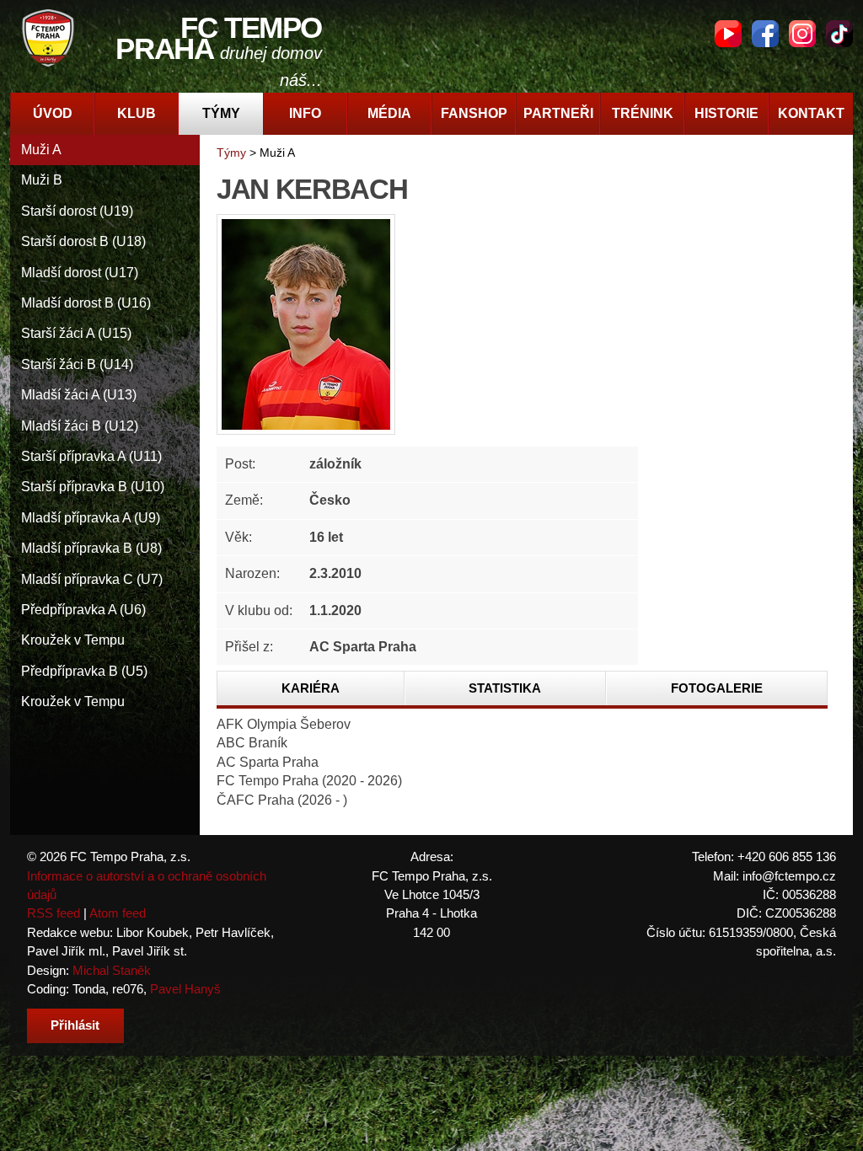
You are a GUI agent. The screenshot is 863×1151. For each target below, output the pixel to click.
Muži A (41, 149)
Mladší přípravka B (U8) (91, 548)
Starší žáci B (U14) (77, 364)
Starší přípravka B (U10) (92, 486)
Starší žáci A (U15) (76, 333)
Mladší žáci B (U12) (79, 426)
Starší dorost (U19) (77, 211)
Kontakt (811, 113)
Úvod (52, 113)
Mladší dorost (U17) (79, 272)
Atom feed (117, 913)
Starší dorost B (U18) (83, 241)
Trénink (642, 113)
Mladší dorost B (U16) (86, 303)
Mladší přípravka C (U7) (92, 579)
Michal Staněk (111, 970)
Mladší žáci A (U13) (79, 395)
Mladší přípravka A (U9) (90, 518)
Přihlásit (75, 1025)
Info (305, 113)
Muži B (41, 180)
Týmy (221, 113)
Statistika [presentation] (505, 688)
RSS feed (53, 913)
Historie (726, 113)
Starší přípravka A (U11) (91, 456)
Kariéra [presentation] (310, 688)
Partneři (558, 113)
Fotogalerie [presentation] (717, 688)
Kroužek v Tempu (73, 640)
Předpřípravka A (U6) (83, 609)
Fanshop (474, 113)
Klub (136, 113)
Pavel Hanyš (185, 989)
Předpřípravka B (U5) (84, 671)
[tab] (311, 688)
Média (389, 113)
